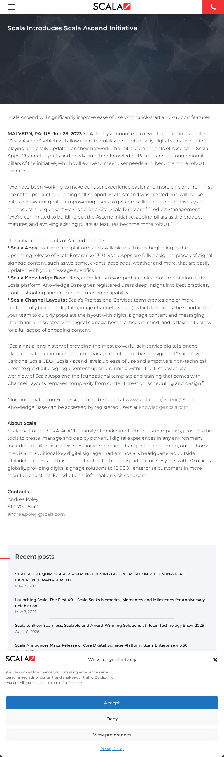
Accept (112, 702)
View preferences (112, 734)
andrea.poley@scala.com (36, 514)
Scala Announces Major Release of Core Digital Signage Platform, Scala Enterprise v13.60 (101, 645)
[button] (215, 660)
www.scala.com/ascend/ (153, 399)
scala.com (135, 475)
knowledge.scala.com (164, 407)
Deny (112, 718)
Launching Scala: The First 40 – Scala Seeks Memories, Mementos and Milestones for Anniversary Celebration (110, 602)
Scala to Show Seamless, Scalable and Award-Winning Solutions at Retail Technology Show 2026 (109, 625)
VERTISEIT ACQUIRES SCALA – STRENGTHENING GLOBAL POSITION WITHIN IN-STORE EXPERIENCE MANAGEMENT (100, 577)
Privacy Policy (112, 749)
